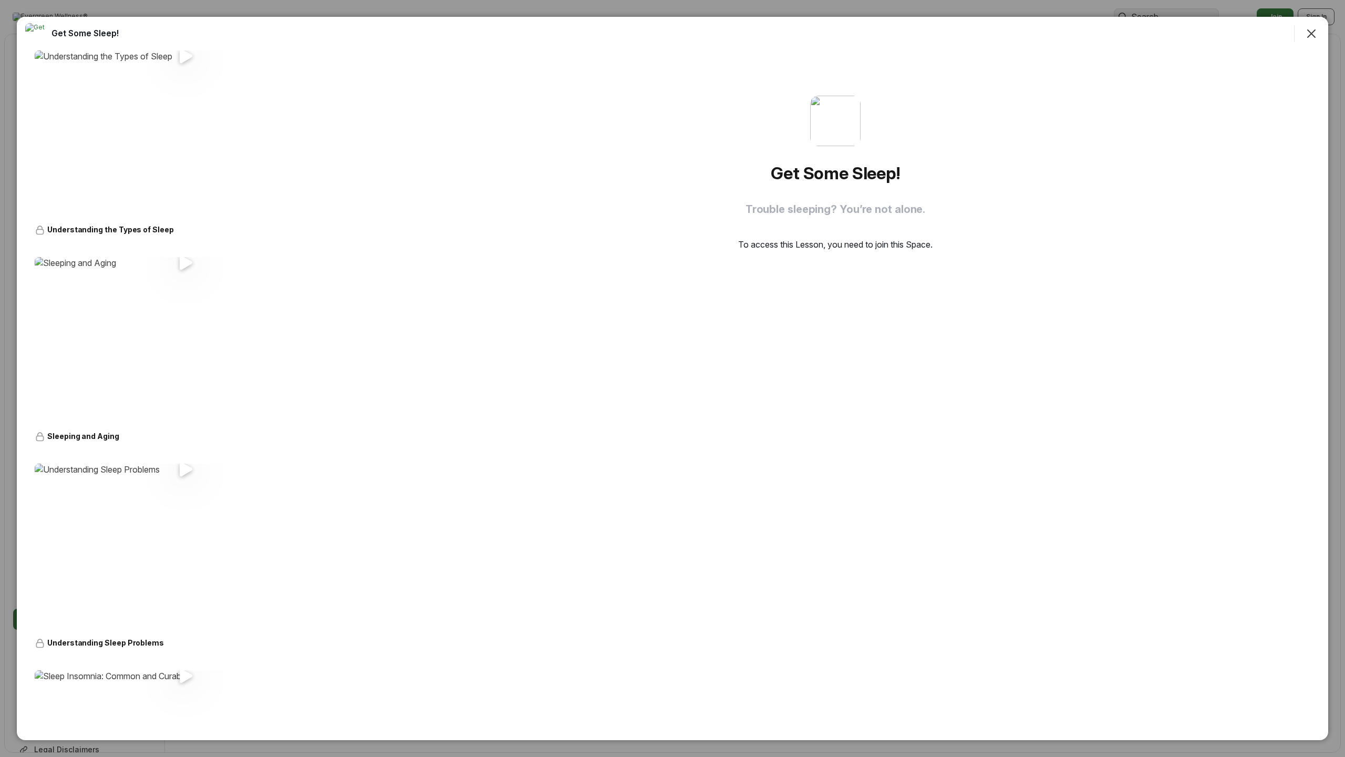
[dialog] (672, 378)
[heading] (85, 33)
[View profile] (35, 33)
